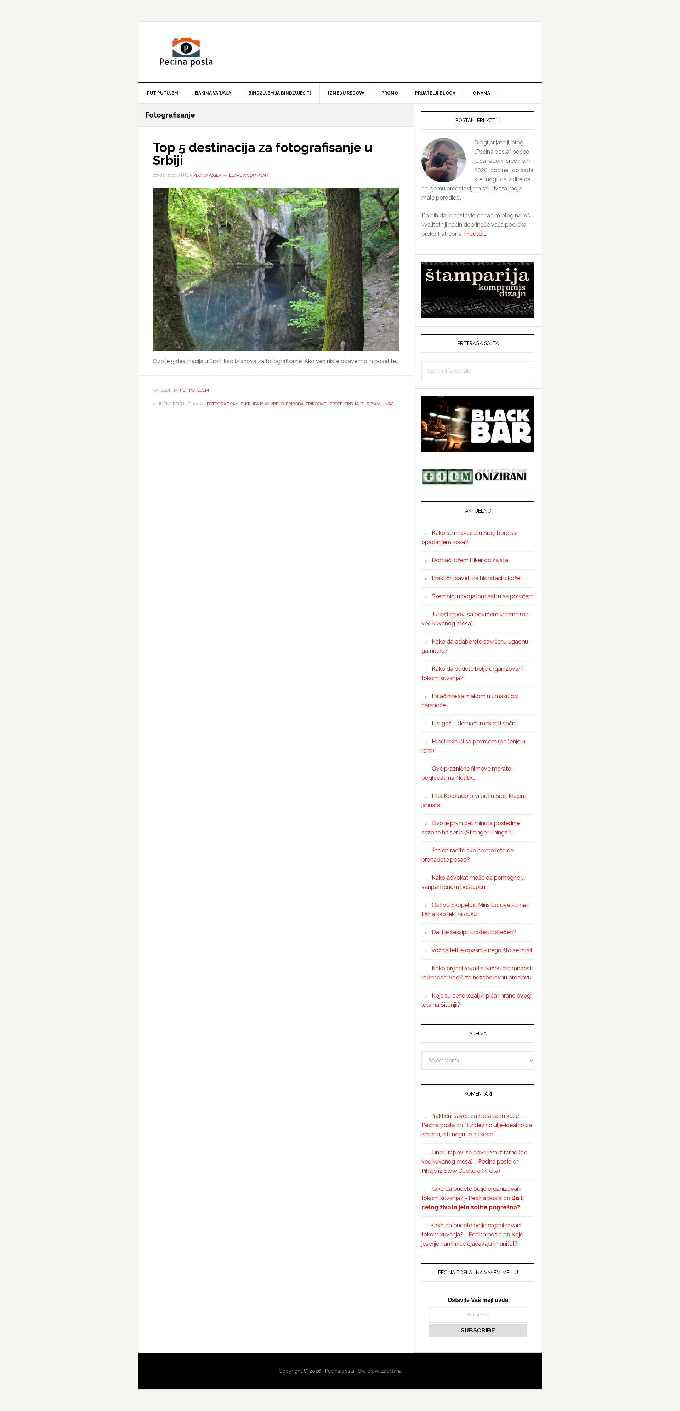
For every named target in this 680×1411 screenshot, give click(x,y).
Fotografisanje (225, 403)
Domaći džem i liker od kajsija (470, 560)
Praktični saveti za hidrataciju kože (476, 578)
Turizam (370, 403)
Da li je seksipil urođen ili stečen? (474, 932)
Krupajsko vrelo (264, 403)
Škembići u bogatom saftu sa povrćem (483, 596)
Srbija (352, 403)
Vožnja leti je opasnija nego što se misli (481, 950)
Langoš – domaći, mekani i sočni (474, 723)
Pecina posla (340, 52)
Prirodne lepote (324, 403)
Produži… (475, 233)
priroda (295, 403)
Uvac (388, 403)
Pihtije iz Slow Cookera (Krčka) (460, 1170)
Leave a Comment (248, 175)
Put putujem (194, 390)
